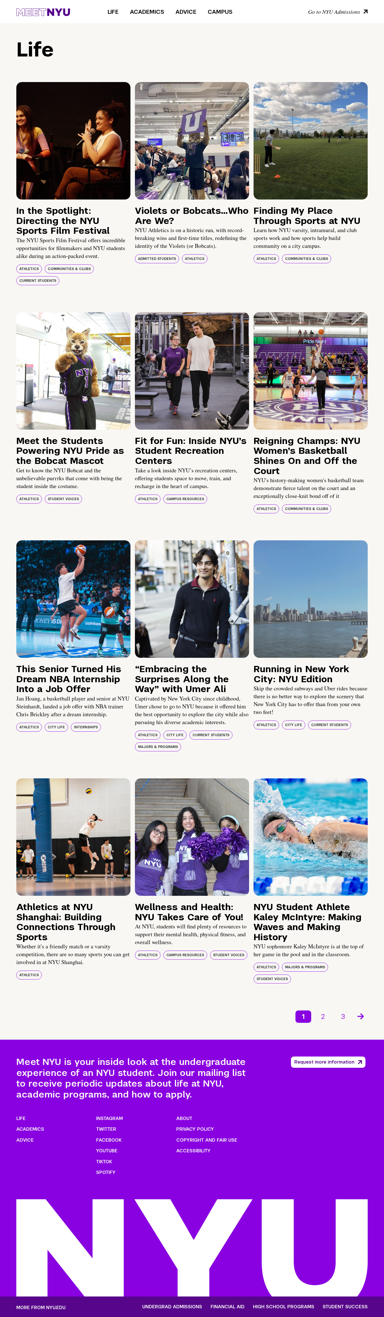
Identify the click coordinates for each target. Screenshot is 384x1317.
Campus (220, 11)
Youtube (107, 1151)
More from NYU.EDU (40, 1308)
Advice (185, 11)
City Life (56, 727)
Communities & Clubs (69, 269)
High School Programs (283, 1307)
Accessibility (193, 1151)
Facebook (108, 1140)
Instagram (109, 1118)
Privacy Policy (195, 1129)
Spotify (106, 1172)
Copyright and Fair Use (206, 1140)
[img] (73, 141)
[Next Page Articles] (361, 1015)
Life (113, 11)
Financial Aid (228, 1307)
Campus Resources (185, 499)
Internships (86, 727)
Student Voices (63, 499)
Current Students (37, 280)
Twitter (106, 1129)
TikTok (104, 1162)
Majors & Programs (158, 747)
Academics (147, 11)
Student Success (345, 1307)
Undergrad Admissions (172, 1307)
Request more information (324, 1062)
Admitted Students (157, 259)
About (184, 1118)
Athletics (29, 269)
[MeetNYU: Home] (43, 11)
